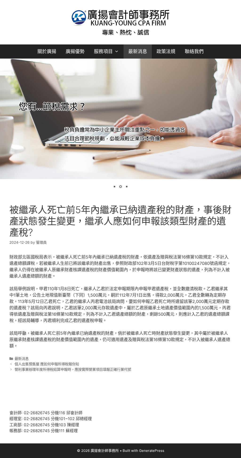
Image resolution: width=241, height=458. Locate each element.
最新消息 (137, 51)
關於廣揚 (46, 51)
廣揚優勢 (75, 51)
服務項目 (103, 51)
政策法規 (166, 51)
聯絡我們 (194, 51)
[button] (118, 51)
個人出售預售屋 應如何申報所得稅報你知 (47, 364)
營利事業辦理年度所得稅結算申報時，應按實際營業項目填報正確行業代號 (73, 369)
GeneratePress (151, 450)
